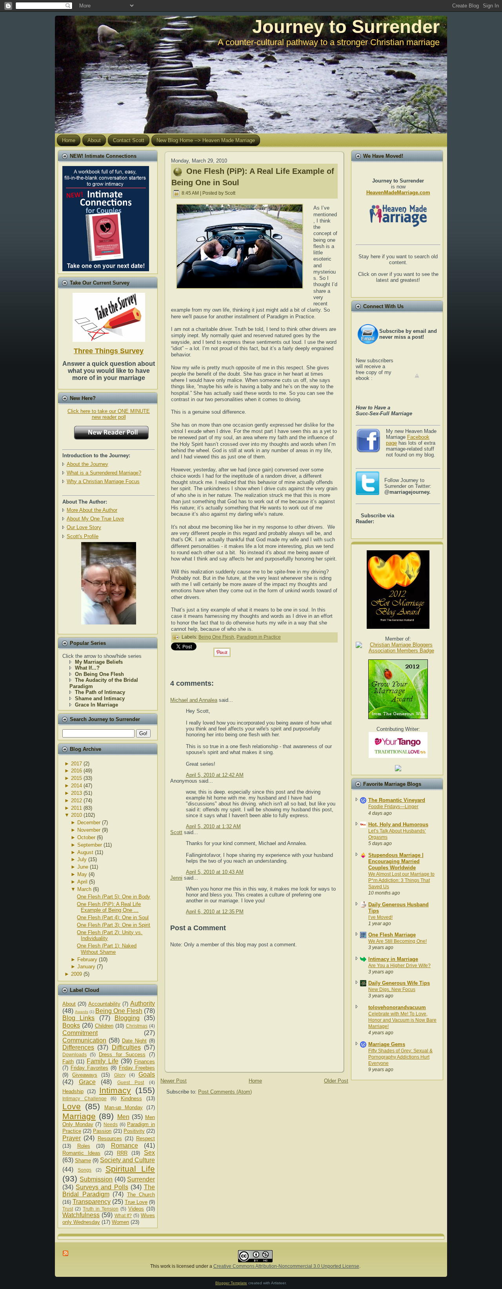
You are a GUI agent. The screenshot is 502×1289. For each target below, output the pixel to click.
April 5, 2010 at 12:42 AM (215, 775)
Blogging (127, 1018)
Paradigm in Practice (258, 637)
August (85, 852)
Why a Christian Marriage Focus (103, 481)
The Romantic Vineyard (396, 800)
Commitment (80, 1033)
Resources (110, 1138)
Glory (120, 1074)
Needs (111, 1124)
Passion (102, 1131)
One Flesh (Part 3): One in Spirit (113, 925)
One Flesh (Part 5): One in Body (113, 897)
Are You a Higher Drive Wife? (399, 965)
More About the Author (92, 510)
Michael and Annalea (193, 700)
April (82, 882)
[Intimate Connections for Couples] (105, 217)
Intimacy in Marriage (393, 959)
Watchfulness (81, 1215)
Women (120, 1222)
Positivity (134, 1131)
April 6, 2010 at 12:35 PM (215, 912)
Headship (73, 1091)
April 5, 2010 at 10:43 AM (215, 872)
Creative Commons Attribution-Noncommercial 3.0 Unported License (286, 1266)
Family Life (102, 1061)
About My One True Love (95, 519)
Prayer (71, 1138)
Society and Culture (127, 1160)
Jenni (176, 878)
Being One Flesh (118, 1011)
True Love (136, 1202)
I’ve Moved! (380, 917)
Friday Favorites (89, 1068)
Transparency (92, 1201)
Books (71, 1025)
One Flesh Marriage (392, 935)
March (84, 889)
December (88, 822)
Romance (124, 1145)
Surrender (141, 1179)
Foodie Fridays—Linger (393, 806)
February (87, 959)
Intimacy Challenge (84, 1098)
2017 (76, 764)
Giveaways (84, 1075)
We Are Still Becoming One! (397, 941)
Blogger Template (231, 1283)
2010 (76, 815)
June (82, 867)
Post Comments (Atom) (225, 1092)
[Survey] (109, 316)
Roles (83, 1146)
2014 (76, 786)
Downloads (74, 1054)
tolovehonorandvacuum (397, 1007)
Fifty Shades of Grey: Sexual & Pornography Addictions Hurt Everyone (400, 1057)
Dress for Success (122, 1054)
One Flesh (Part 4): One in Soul (113, 917)
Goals (146, 1074)
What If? (123, 1215)
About (69, 1004)
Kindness (131, 1098)
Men (123, 1117)
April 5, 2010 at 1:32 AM (213, 826)
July (82, 859)
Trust (67, 1208)
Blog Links (78, 1018)
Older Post (336, 1081)
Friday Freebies (137, 1068)
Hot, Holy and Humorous (398, 824)
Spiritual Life (130, 1168)
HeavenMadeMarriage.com (398, 192)
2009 (76, 974)
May (82, 874)
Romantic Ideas (81, 1153)
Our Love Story (84, 527)
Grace (87, 1082)
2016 (76, 771)
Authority (142, 1003)
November (88, 830)
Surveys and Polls (102, 1187)
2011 (76, 808)
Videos (136, 1209)
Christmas (136, 1025)
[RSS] (66, 1253)
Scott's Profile (82, 536)
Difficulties (126, 1047)
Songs (84, 1169)
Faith (68, 1061)
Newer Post (173, 1081)
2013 (76, 793)
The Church (141, 1195)
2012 (76, 800)
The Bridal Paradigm (108, 1191)
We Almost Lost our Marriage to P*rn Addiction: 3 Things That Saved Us (401, 880)
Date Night (134, 1041)
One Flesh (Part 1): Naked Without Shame (106, 949)
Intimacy (115, 1090)
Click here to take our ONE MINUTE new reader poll (108, 414)
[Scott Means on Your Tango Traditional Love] (398, 756)
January (86, 966)
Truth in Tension (100, 1208)
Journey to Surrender (346, 26)
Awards (81, 1012)
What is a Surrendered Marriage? (104, 473)
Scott (176, 832)
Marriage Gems (386, 1044)
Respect (145, 1138)
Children (104, 1026)
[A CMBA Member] (108, 623)
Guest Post (130, 1082)
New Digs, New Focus (391, 989)
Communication (84, 1040)
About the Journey (87, 464)
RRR (122, 1153)
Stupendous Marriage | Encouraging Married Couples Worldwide (396, 861)
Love (71, 1106)
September (89, 845)
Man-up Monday (123, 1107)
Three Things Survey (109, 351)
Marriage (79, 1116)
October (86, 837)
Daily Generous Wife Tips (399, 983)
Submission (96, 1179)
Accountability (104, 1004)
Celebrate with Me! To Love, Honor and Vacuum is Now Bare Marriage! (402, 1020)
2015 (76, 778)
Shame (83, 1160)
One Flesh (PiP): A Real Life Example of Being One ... (109, 907)
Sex (149, 1152)
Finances (144, 1061)
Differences (78, 1047)
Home (255, 1081)
